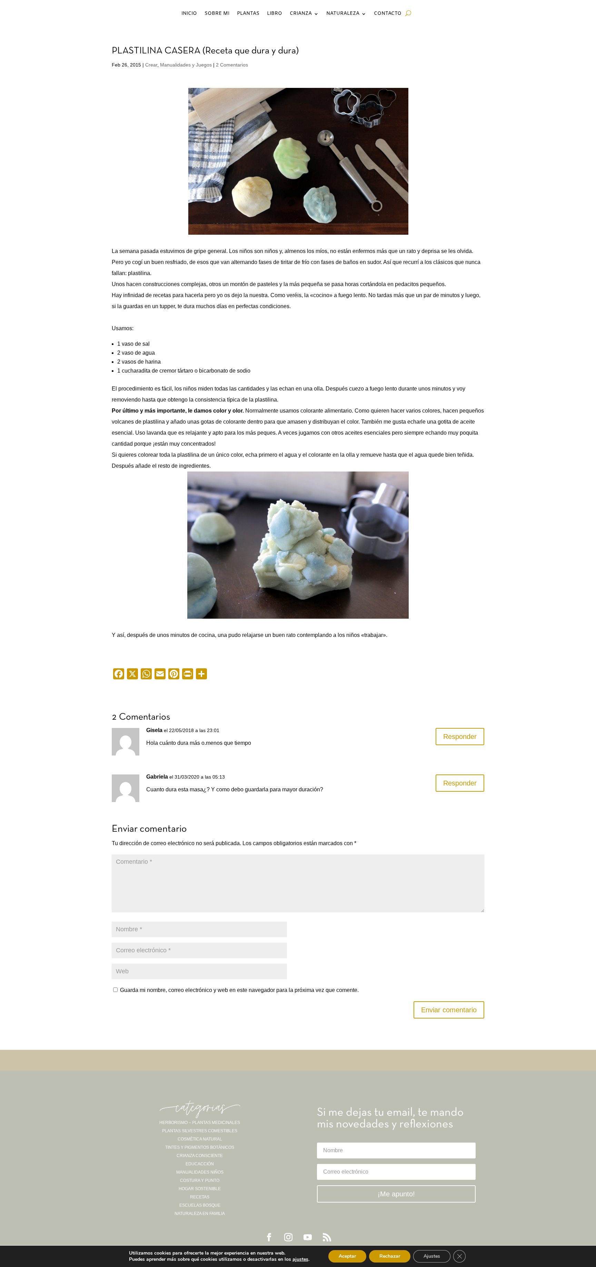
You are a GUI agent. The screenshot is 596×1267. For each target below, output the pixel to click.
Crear (151, 65)
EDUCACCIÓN (200, 1164)
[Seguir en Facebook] (269, 1237)
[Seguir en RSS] (327, 1237)
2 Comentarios (232, 65)
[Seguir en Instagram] (288, 1237)
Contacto (387, 14)
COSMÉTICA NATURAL (200, 1139)
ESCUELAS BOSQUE (199, 1205)
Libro (274, 14)
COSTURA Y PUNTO (199, 1180)
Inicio (189, 14)
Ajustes (432, 1256)
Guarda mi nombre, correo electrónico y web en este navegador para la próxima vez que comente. (239, 990)
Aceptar (347, 1256)
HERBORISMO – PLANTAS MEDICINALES (199, 1122)
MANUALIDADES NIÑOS (199, 1172)
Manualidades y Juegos (186, 65)
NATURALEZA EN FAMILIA (200, 1213)
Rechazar (389, 1256)
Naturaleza (342, 14)
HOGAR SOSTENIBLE (200, 1188)
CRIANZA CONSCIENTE (200, 1155)
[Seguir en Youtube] (307, 1237)
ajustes (300, 1259)
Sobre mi (217, 14)
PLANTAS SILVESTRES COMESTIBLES (199, 1130)
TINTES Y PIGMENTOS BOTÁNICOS (199, 1147)
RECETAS (199, 1197)
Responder (460, 736)
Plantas (248, 14)
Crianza (301, 14)
